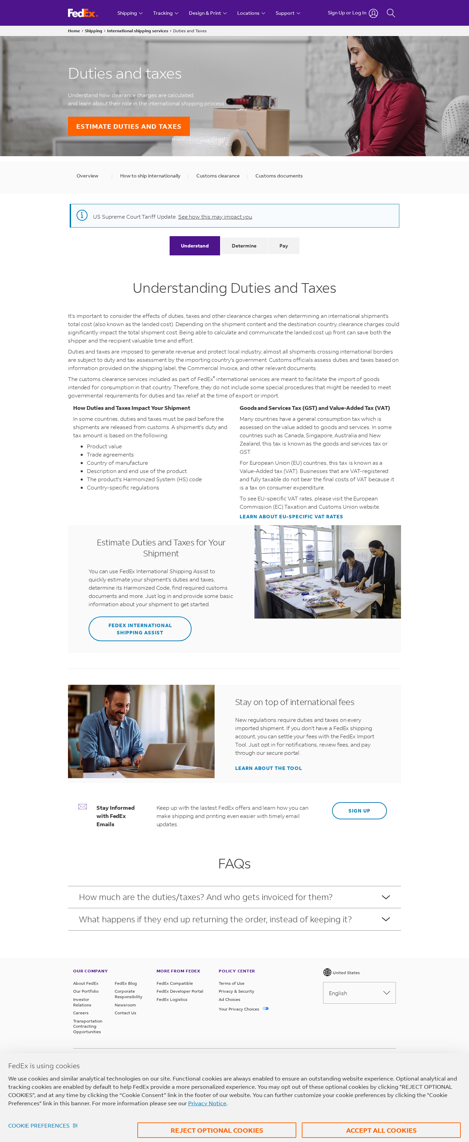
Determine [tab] (244, 245)
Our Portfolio (86, 991)
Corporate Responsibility (128, 994)
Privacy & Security (236, 991)
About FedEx (86, 983)
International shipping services (137, 30)
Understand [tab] (195, 245)
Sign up (359, 810)
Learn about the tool (268, 768)
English (338, 992)
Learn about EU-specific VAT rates (291, 517)
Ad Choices (229, 999)
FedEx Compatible (175, 983)
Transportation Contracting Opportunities (87, 1026)
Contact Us (125, 1012)
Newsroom (125, 1004)
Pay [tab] (283, 245)
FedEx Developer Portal (180, 991)
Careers (81, 1012)
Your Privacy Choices (239, 1009)
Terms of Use (231, 983)
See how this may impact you (215, 216)
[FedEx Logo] (89, 13)
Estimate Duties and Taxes (129, 126)
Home (74, 30)
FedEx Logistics (172, 999)
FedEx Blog (126, 983)
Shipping (93, 30)
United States (346, 972)
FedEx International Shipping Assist (140, 629)
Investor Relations (82, 1002)
